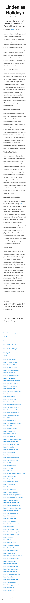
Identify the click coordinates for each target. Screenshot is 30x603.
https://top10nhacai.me (10, 367)
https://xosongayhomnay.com (12, 404)
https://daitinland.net (9, 516)
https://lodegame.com (10, 465)
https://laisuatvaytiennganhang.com (14, 532)
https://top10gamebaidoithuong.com (14, 473)
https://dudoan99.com (10, 436)
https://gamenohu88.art (10, 447)
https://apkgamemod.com (11, 481)
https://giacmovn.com (10, 518)
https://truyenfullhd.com (10, 571)
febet (5, 355)
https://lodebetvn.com (10, 463)
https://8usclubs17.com (10, 365)
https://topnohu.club (9, 388)
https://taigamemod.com (11, 550)
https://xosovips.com (10, 420)
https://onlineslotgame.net (11, 370)
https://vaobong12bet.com (11, 407)
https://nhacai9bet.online (11, 471)
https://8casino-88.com (10, 362)
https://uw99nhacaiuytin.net (11, 412)
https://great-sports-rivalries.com (13, 524)
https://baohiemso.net (10, 489)
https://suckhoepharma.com (12, 548)
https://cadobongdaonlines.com (13, 410)
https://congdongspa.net (11, 510)
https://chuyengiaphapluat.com (12, 505)
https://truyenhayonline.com (12, 574)
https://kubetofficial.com (11, 460)
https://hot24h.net (9, 526)
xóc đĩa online (8, 337)
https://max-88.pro (9, 468)
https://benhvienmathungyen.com (13, 497)
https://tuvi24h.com (9, 577)
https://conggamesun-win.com (12, 423)
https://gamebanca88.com (11, 444)
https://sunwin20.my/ (10, 333)
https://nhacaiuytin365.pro (11, 415)
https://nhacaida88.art (10, 434)
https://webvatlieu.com (10, 582)
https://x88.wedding (9, 396)
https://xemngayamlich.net (11, 585)
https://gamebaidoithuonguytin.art (13, 439)
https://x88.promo (9, 418)
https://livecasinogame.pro (11, 457)
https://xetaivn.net (9, 590)
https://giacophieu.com (10, 521)
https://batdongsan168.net (11, 492)
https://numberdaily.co (10, 542)
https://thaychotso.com (10, 479)
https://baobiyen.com (10, 487)
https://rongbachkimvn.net (11, 375)
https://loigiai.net (8, 537)
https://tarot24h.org (9, 553)
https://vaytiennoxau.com (11, 579)
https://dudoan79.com (10, 431)
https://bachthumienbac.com (12, 402)
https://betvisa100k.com (11, 500)
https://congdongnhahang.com (12, 508)
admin (12, 29)
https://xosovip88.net (10, 373)
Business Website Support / (19, 598)
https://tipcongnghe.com (11, 566)
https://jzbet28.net (9, 455)
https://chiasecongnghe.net (11, 503)
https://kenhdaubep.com (11, 529)
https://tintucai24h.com (10, 564)
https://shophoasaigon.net (11, 545)
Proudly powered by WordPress (10, 599)
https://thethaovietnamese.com (13, 556)
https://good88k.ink (9, 452)
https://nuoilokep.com (10, 476)
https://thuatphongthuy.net (11, 558)
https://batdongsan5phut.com (12, 495)
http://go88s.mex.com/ (10, 353)
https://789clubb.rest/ (10, 345)
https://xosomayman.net (11, 394)
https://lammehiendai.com (11, 534)
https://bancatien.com (10, 399)
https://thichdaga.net (9, 378)
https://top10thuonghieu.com (12, 569)
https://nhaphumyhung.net (11, 540)
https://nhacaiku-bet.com (11, 442)
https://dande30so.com (10, 426)
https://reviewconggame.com (12, 381)
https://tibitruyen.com (10, 561)
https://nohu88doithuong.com (12, 391)
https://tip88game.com (10, 428)
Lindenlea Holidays (7, 598)
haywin (6, 341)
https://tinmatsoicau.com (11, 383)
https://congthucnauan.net (11, 513)
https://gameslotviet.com (11, 449)
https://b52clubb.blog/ (10, 349)
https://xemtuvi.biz (9, 587)
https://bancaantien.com (10, 386)
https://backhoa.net (9, 484)
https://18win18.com (10, 359)
